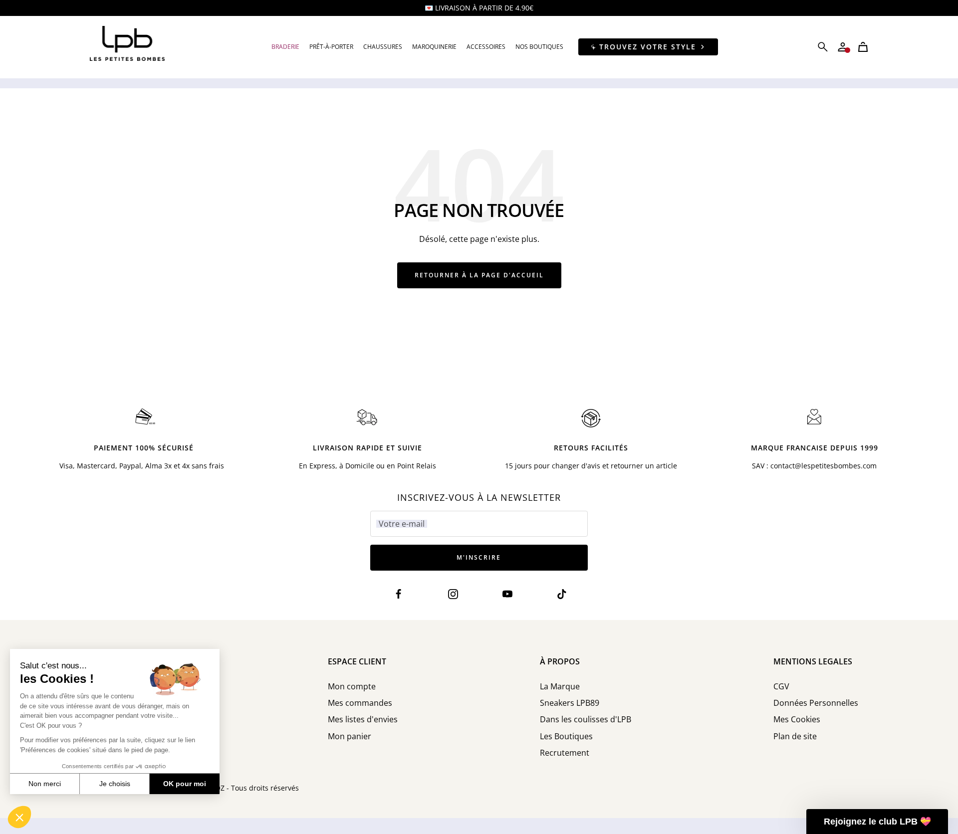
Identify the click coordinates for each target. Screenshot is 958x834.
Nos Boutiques (539, 46)
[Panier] (863, 47)
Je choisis (114, 784)
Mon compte (352, 686)
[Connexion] (843, 47)
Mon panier (349, 736)
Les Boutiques (566, 736)
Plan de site (795, 736)
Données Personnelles (815, 703)
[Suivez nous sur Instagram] (453, 594)
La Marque (560, 686)
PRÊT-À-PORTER (331, 46)
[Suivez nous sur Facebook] (398, 594)
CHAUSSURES (382, 46)
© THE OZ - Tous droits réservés (245, 788)
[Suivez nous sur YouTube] (507, 594)
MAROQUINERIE (434, 46)
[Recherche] (823, 47)
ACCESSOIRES (486, 46)
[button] (19, 817)
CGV (781, 686)
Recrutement (564, 753)
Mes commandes (360, 703)
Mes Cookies (796, 719)
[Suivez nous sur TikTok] (562, 594)
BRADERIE (285, 46)
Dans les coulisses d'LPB (585, 719)
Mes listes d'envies (363, 719)
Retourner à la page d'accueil (479, 275)
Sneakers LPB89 (569, 703)
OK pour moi (184, 784)
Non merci (44, 784)
